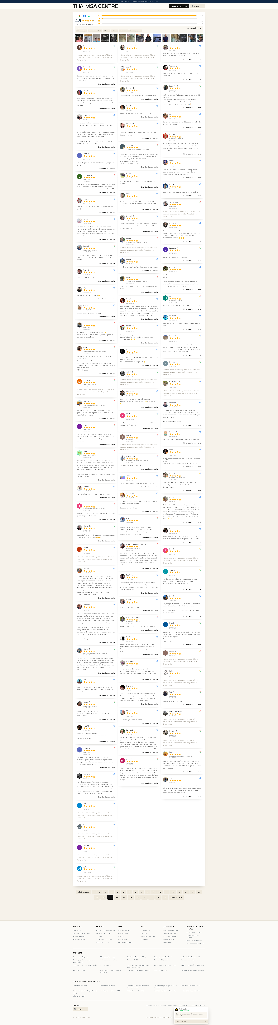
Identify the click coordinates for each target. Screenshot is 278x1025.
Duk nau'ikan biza (124, 930)
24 (131, 897)
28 (158, 897)
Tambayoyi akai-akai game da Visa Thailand (84, 961)
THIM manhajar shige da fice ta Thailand (165, 987)
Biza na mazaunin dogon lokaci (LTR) (85, 992)
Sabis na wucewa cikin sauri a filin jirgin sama (138, 987)
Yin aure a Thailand (80, 970)
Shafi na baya (83, 892)
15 (179, 892)
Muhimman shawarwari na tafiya (85, 965)
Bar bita (144, 933)
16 (186, 892)
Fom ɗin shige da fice (162, 960)
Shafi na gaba (176, 897)
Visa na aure (124, 31)
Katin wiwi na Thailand (194, 941)
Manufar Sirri (183, 1005)
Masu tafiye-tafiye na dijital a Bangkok (110, 971)
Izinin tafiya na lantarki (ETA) (110, 991)
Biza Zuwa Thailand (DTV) (136, 957)
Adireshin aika (168, 939)
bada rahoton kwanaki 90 (105, 930)
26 (144, 897)
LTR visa (114, 31)
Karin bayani (172, 1005)
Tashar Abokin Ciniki (179, 6)
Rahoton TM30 (132, 960)
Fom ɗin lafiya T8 (160, 970)
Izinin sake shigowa (103, 942)
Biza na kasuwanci (125, 942)
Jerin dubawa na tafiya (108, 960)
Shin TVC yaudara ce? (171, 933)
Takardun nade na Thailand (192, 937)
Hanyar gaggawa (135, 31)
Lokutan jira (167, 942)
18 (199, 892)
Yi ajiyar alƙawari (79, 936)
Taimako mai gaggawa (81, 933)
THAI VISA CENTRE (95, 6)
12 (160, 892)
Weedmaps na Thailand (195, 944)
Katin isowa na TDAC (171, 930)
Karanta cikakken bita (106, 84)
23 (124, 897)
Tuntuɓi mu (77, 930)
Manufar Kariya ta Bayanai (156, 1005)
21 (110, 897)
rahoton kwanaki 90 (95, 31)
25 (137, 897)
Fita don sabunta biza (104, 939)
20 (103, 897)
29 (165, 897)
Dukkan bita (145, 930)
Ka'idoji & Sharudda (198, 1005)
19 (97, 897)
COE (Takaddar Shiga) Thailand (138, 970)
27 (151, 897)
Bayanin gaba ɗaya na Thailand (192, 970)
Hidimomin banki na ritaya (190, 991)
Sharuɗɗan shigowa (80, 957)
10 (147, 892)
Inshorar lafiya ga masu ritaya (164, 965)
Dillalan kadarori (79, 996)
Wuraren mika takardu (171, 936)
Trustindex (144, 939)
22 (117, 897)
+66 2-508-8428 (79, 939)
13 (166, 892)
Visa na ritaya (82, 31)
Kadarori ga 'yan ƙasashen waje (192, 965)
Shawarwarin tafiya (188, 960)
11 (153, 892)
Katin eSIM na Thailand (135, 991)
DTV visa (106, 31)
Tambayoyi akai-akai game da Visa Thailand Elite (138, 966)
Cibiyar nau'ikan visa (107, 957)
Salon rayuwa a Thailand (162, 957)
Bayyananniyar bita (194, 28)
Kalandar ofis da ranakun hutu (165, 991)
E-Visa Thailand (105, 965)
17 (192, 892)
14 (173, 892)
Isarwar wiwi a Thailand (194, 932)
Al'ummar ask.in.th (80, 986)
